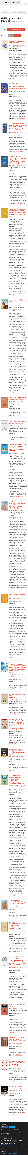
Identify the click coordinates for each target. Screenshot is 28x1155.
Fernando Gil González (17, 304)
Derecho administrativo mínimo (17, 1005)
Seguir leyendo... (21, 118)
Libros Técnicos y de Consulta (15, 29)
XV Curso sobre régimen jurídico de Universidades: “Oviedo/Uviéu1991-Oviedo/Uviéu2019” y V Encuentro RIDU (18, 127)
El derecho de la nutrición (17, 421)
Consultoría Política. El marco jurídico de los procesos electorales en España (17, 751)
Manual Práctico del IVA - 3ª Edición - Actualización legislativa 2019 (17, 695)
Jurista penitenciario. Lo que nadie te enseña (17, 595)
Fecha (11, 35)
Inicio (3, 12)
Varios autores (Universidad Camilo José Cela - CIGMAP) (17, 1089)
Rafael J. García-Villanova (18, 165)
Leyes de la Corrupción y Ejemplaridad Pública (17, 398)
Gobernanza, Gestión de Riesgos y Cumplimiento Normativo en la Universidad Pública (17, 1063)
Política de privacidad (12, 1153)
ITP (25, 1150)
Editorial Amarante (12, 2)
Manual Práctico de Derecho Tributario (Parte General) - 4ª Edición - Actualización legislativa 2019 (17, 722)
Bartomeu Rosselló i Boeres (15, 218)
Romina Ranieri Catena (18, 45)
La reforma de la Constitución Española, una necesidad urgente (17, 902)
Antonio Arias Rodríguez (18, 1043)
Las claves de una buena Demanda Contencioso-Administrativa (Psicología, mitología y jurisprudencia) (17, 505)
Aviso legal (3, 1153)
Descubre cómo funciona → (7, 1136)
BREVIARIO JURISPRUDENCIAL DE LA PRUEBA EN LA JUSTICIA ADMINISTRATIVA (17, 925)
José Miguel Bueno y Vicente (19, 906)
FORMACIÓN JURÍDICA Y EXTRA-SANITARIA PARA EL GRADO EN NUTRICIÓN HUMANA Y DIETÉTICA (17, 448)
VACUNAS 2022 (14, 84)
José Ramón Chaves (17, 510)
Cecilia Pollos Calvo (17, 598)
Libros (7, 12)
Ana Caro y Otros (16, 132)
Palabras (17, 35)
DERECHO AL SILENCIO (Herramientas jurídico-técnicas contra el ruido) (17, 210)
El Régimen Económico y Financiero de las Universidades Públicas (17, 1039)
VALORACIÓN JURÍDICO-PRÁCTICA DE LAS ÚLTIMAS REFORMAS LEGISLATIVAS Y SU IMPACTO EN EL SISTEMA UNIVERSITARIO (18, 961)
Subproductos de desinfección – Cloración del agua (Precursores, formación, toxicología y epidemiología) (17, 160)
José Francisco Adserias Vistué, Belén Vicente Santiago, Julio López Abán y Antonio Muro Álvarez (17, 88)
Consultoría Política (15, 1086)
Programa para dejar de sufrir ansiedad (17, 41)
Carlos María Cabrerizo (18, 700)
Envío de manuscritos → (6, 1144)
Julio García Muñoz (17, 1068)
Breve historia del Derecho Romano (18, 300)
